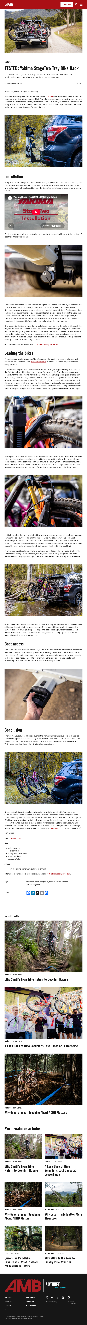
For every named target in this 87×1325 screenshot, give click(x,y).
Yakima (50, 96)
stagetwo (44, 881)
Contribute (30, 1297)
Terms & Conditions (72, 1303)
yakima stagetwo (33, 884)
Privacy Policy (51, 1302)
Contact (8, 1306)
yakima (65, 881)
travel (58, 881)
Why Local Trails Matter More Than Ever (63, 1216)
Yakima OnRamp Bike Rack (47, 344)
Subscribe (67, 4)
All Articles (9, 1301)
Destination (49, 1209)
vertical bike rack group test (58, 874)
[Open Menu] (81, 5)
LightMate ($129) (57, 828)
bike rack (30, 881)
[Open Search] (76, 4)
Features (8, 61)
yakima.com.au (16, 838)
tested (52, 881)
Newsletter (31, 1306)
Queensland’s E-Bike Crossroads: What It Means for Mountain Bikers (22, 1262)
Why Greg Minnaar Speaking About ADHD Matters (36, 1112)
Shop (6, 1310)
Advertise (8, 1297)
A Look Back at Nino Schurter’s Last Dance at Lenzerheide (41, 1046)
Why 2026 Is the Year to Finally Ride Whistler (60, 1260)
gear (37, 881)
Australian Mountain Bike (14, 83)
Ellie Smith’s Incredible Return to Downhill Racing (36, 979)
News (7, 1253)
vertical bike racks (38, 361)
